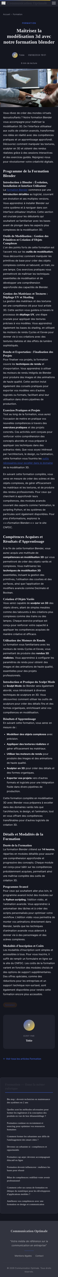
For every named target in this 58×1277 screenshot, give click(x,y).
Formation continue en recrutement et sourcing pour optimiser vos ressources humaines (26, 1126)
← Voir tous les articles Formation (22, 1058)
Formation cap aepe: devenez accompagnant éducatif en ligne (28, 1158)
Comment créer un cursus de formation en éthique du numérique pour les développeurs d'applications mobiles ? (28, 1190)
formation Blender (17, 189)
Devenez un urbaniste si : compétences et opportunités (27, 1148)
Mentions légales (23, 1255)
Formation (17, 14)
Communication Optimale (24, 3)
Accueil (6, 14)
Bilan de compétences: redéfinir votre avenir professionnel (28, 1179)
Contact (39, 1255)
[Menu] (54, 3)
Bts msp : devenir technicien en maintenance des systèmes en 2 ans (28, 1101)
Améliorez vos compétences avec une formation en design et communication (25, 1203)
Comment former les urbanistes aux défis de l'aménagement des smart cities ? (28, 1138)
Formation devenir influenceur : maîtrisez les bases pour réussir (28, 1169)
